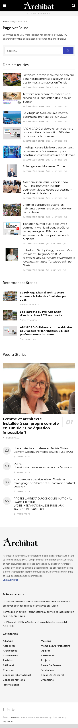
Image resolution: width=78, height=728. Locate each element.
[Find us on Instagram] (13, 709)
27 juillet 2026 (55, 121)
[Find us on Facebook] (3, 709)
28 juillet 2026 (55, 106)
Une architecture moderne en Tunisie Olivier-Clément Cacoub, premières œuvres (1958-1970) (43, 450)
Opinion (45, 650)
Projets (45, 660)
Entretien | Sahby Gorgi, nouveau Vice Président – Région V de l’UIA (49, 257)
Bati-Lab (8, 660)
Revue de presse (51, 665)
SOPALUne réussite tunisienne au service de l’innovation (43, 465)
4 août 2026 (53, 87)
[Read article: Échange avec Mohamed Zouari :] (12, 170)
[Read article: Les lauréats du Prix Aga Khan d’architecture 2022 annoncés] (10, 315)
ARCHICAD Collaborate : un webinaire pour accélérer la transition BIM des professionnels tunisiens (48, 132)
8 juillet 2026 (54, 244)
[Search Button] (73, 5)
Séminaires (47, 670)
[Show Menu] (4, 5)
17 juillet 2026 (55, 160)
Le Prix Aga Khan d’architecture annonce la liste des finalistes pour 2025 (44, 296)
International (11, 684)
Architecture (10, 655)
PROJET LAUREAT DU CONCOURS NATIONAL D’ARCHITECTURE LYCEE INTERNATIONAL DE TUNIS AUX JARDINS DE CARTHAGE (43, 504)
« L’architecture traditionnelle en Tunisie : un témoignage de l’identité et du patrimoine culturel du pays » (44, 483)
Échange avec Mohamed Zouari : (45, 166)
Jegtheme (8, 721)
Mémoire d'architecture (55, 645)
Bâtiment (8, 665)
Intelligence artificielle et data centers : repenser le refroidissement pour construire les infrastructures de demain (49, 151)
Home (6, 21)
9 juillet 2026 (54, 270)
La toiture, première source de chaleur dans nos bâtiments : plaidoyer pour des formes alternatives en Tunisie (48, 78)
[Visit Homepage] (39, 5)
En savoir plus (10, 579)
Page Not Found (19, 21)
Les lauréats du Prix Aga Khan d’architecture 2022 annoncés (41, 313)
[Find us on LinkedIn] (8, 709)
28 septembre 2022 (31, 320)
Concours (8, 670)
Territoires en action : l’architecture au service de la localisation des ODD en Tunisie (47, 97)
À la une (8, 640)
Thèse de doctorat (52, 674)
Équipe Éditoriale (35, 87)
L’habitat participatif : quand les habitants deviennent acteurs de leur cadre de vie (47, 208)
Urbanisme (47, 679)
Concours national (14, 679)
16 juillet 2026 (55, 198)
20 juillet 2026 (55, 171)
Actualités (9, 645)
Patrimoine (47, 655)
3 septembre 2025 (30, 304)
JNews (13, 717)
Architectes (10, 650)
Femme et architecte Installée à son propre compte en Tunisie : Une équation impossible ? (31, 426)
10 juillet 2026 (55, 217)
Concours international (17, 674)
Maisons (46, 640)
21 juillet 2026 (55, 141)
